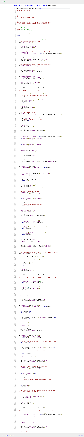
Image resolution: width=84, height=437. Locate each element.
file (37, 8)
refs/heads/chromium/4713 (28, 5)
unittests (45, 5)
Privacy (10, 435)
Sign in (81, 1)
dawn (15, 5)
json (82, 435)
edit (41, 8)
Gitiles (7, 435)
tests (40, 5)
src (37, 5)
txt (79, 435)
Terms (13, 435)
